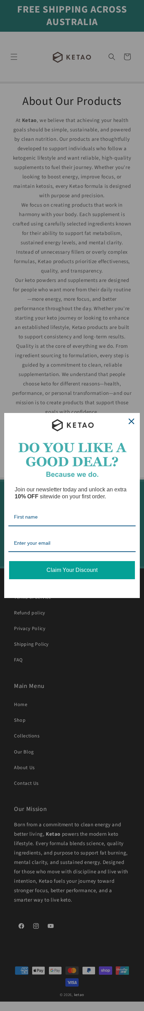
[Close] (131, 421)
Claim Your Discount (72, 570)
